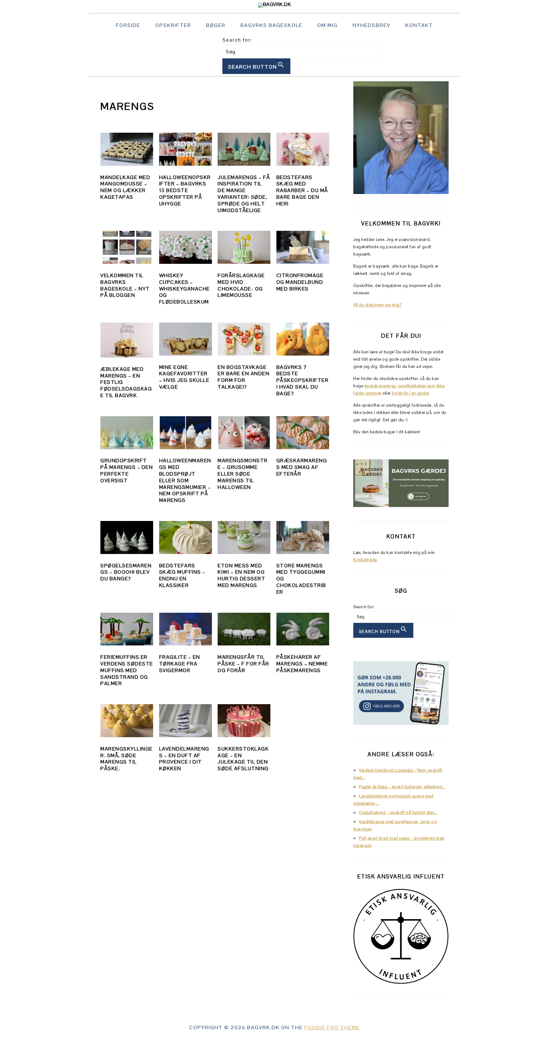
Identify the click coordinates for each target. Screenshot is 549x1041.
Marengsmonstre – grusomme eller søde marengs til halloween (243, 473)
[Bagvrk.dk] (274, 4)
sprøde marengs (380, 386)
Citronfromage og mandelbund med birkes (300, 282)
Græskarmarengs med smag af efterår (301, 467)
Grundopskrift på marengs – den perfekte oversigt (126, 470)
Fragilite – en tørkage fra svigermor (179, 664)
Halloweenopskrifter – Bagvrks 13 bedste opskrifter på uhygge (185, 190)
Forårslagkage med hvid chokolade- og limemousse (241, 285)
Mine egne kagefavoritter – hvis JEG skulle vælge (184, 377)
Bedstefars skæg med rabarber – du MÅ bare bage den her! (302, 190)
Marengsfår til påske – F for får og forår (243, 664)
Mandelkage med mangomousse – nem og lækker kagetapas (125, 187)
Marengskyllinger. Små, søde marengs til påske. (126, 758)
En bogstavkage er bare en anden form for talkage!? (243, 377)
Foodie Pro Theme (332, 1027)
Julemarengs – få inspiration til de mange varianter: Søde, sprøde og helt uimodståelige (244, 194)
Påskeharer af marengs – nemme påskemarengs (302, 664)
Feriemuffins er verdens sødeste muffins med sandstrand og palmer (126, 670)
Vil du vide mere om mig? (377, 305)
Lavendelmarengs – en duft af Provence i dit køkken (184, 758)
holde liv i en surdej (410, 393)
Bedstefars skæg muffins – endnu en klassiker (182, 575)
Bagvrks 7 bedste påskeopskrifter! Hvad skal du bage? (302, 380)
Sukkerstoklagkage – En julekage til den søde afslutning (243, 758)
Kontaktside (365, 560)
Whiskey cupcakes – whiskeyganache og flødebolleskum (184, 288)
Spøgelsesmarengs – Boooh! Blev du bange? (126, 572)
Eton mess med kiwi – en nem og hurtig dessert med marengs (241, 575)
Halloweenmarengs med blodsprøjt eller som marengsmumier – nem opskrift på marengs (185, 480)
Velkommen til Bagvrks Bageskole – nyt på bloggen (125, 285)
